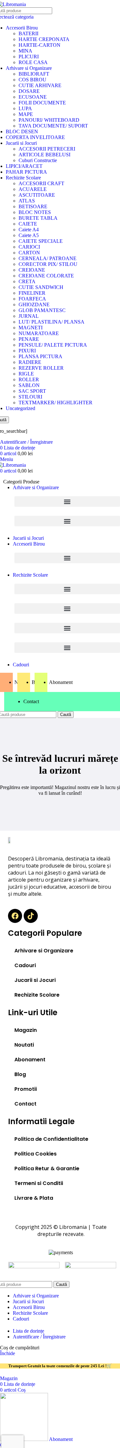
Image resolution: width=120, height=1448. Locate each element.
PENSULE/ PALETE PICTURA (53, 345)
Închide (7, 1353)
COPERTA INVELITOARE (35, 137)
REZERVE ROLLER (41, 368)
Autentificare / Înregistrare (39, 1336)
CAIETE (28, 223)
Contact (25, 1103)
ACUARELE (33, 189)
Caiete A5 (29, 235)
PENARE (29, 339)
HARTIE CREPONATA (44, 39)
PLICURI (29, 56)
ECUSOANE (33, 97)
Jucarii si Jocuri (21, 143)
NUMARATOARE (39, 333)
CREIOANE (32, 270)
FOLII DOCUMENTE (42, 102)
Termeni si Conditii (38, 1183)
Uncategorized (20, 408)
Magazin (25, 1030)
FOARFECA (32, 298)
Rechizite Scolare (23, 177)
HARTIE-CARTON (39, 45)
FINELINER (32, 293)
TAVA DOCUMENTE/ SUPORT (53, 125)
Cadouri (25, 965)
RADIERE (30, 362)
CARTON (29, 252)
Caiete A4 (29, 229)
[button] (67, 501)
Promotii (25, 1089)
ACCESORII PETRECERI (47, 149)
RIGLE (26, 373)
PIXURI (27, 350)
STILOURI (30, 396)
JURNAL (29, 316)
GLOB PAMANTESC (42, 310)
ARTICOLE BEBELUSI (44, 154)
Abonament (29, 1059)
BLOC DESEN (22, 131)
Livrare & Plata (33, 1198)
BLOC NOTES (35, 212)
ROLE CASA (33, 62)
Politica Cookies (35, 1153)
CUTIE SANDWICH (41, 287)
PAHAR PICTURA (26, 172)
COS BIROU (32, 79)
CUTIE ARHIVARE (40, 85)
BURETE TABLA (38, 218)
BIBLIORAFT (34, 74)
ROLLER (29, 379)
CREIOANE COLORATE (46, 275)
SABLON (29, 385)
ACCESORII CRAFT (41, 183)
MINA (25, 50)
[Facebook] (15, 916)
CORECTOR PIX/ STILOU (48, 264)
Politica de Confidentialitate (51, 1139)
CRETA (27, 281)
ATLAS (27, 200)
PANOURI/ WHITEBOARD (49, 120)
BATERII (28, 33)
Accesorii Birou (22, 27)
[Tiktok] (31, 916)
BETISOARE (33, 206)
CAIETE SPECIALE (41, 241)
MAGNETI (31, 327)
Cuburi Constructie (38, 160)
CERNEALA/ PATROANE (47, 258)
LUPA (25, 108)
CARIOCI (29, 247)
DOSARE (29, 91)
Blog (20, 1074)
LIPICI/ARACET (24, 166)
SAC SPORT (32, 391)
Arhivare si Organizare (29, 68)
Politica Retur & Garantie (46, 1168)
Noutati (24, 1045)
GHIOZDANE (34, 304)
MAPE (26, 114)
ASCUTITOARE (37, 195)
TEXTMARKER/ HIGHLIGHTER (55, 402)
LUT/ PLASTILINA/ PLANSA (51, 322)
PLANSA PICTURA (40, 356)
